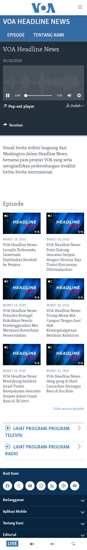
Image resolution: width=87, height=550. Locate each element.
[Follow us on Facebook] (7, 485)
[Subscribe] (74, 485)
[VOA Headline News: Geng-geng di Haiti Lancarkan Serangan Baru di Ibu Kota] (65, 354)
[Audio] (52, 544)
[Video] (32, 544)
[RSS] (52, 485)
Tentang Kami (48, 35)
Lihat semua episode (68, 409)
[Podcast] (63, 485)
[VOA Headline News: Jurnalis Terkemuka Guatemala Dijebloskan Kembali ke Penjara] (22, 223)
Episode (16, 35)
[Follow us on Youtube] (30, 485)
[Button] (13, 126)
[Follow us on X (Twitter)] (18, 485)
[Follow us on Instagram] (41, 485)
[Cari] (73, 544)
